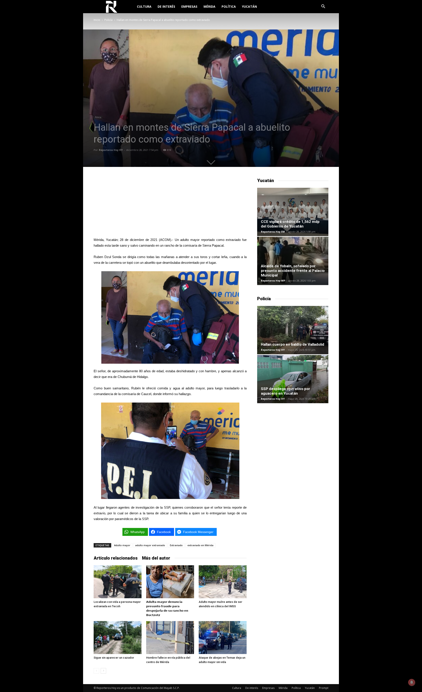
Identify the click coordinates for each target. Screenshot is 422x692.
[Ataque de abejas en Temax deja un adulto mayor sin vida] (223, 637)
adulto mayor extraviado (150, 545)
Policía (108, 20)
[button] (323, 7)
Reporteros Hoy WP (273, 280)
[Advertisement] (170, 204)
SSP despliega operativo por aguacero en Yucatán (285, 391)
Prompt (323, 688)
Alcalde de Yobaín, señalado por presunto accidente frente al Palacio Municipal (293, 270)
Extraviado (176, 545)
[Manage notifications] (411, 682)
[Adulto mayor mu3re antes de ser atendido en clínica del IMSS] (223, 581)
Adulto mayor (122, 545)
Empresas (189, 6)
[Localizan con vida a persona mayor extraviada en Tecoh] (118, 581)
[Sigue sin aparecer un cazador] (118, 637)
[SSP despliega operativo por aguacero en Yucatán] (292, 379)
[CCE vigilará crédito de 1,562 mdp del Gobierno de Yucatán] (292, 212)
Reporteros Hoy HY (111, 150)
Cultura (144, 6)
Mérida (209, 6)
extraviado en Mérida (200, 545)
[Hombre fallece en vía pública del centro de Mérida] (170, 637)
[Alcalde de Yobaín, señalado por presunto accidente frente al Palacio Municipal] (292, 261)
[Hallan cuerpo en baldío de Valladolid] (292, 330)
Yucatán (249, 6)
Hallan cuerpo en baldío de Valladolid (292, 344)
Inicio (97, 20)
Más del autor (156, 558)
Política (229, 6)
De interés (166, 6)
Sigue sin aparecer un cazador (114, 657)
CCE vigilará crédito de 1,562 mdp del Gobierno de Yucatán (290, 223)
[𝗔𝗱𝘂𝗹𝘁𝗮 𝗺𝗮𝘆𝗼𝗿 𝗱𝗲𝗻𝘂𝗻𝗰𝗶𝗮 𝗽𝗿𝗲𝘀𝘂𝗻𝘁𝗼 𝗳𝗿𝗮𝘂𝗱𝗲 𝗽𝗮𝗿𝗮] (170, 581)
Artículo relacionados (116, 558)
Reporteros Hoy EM (273, 231)
